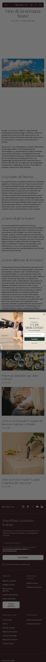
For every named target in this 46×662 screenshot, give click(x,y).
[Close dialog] (44, 314)
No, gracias (34, 343)
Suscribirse (34, 339)
